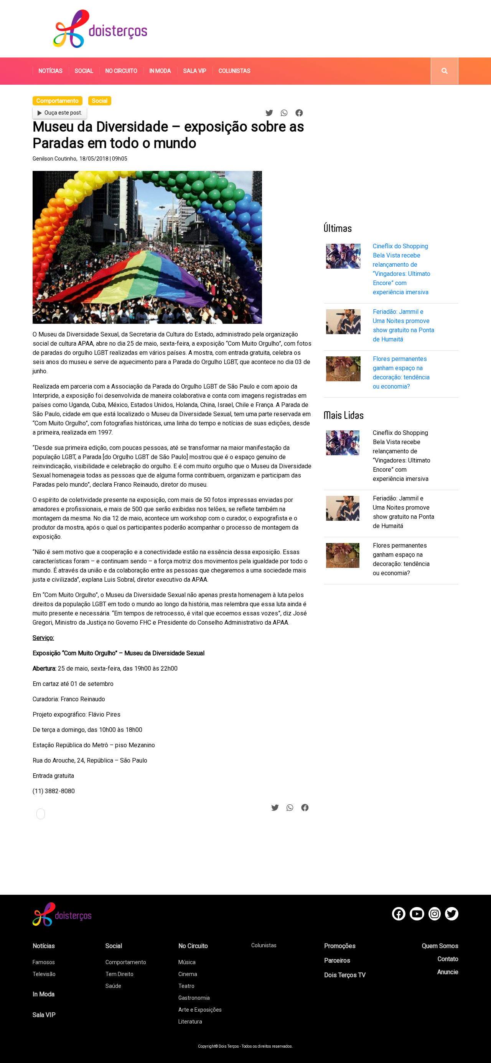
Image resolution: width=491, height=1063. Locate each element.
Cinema (187, 974)
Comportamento (125, 962)
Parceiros (337, 960)
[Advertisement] (318, 28)
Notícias (51, 71)
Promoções (340, 946)
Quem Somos (440, 946)
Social (84, 71)
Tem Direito (119, 974)
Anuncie (447, 972)
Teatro (186, 986)
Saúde (113, 986)
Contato (448, 959)
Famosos (44, 962)
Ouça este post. (63, 113)
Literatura (190, 1022)
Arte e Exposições (200, 1010)
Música (187, 962)
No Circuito (121, 71)
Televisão (44, 974)
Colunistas (234, 71)
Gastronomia (194, 998)
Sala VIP (194, 71)
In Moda (160, 71)
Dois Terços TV (345, 975)
